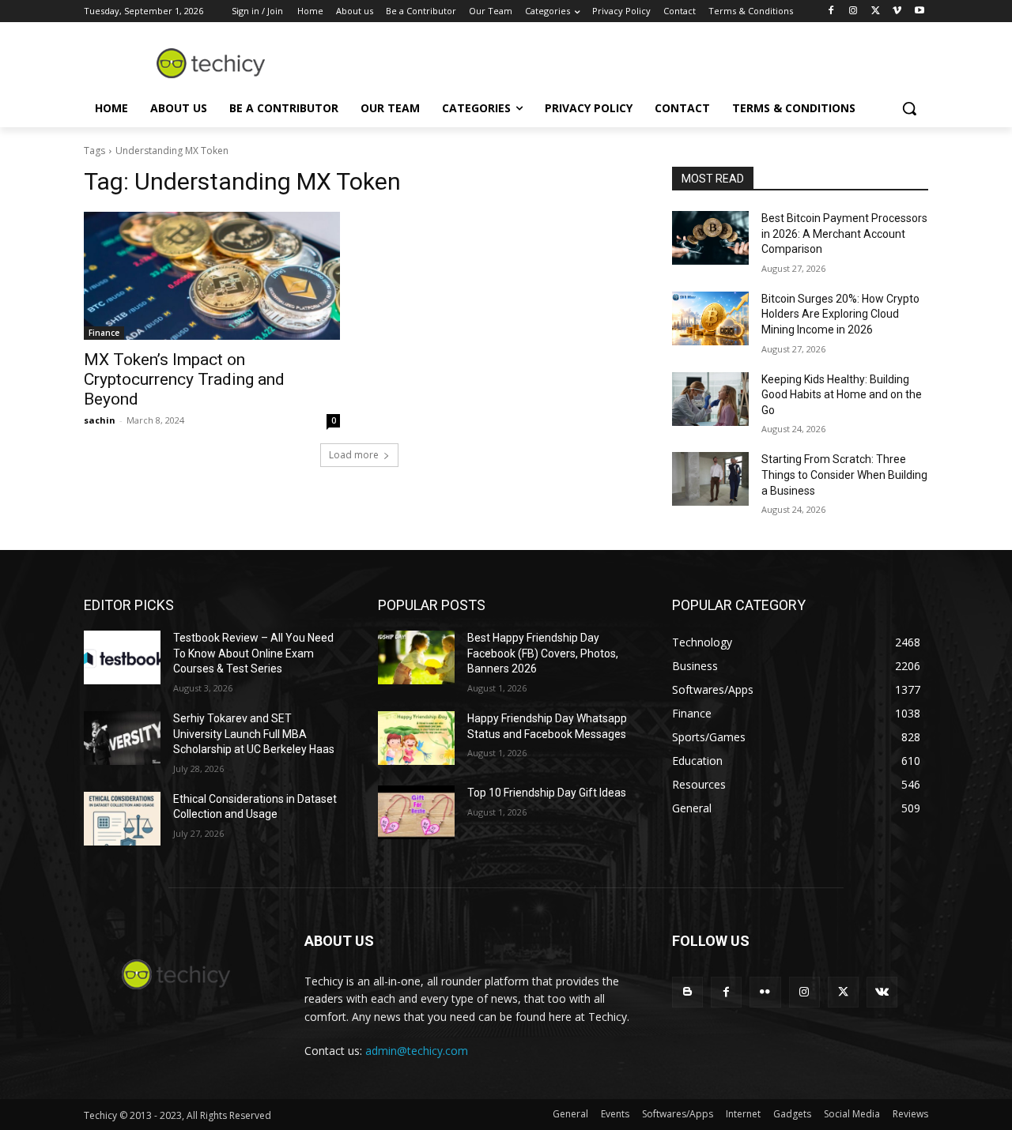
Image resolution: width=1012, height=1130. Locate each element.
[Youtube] (919, 11)
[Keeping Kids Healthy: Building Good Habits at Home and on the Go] (710, 399)
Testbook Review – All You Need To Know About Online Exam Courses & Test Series (253, 653)
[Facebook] (831, 11)
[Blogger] (687, 992)
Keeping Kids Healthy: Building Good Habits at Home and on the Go (841, 394)
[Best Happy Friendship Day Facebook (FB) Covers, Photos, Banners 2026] (416, 657)
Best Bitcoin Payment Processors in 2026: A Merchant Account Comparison (844, 233)
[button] (909, 108)
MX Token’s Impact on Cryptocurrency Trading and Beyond (184, 379)
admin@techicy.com (416, 1050)
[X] (876, 11)
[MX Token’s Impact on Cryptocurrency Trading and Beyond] (212, 276)
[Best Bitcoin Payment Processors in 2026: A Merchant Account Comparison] (710, 238)
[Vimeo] (897, 11)
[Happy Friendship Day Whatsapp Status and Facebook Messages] (416, 738)
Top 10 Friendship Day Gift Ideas (546, 792)
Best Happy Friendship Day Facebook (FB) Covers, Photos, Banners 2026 (542, 653)
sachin (99, 420)
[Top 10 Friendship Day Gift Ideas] (416, 812)
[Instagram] (853, 11)
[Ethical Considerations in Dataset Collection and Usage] (122, 819)
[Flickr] (765, 992)
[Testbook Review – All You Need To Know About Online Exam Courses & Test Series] (122, 657)
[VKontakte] (882, 992)
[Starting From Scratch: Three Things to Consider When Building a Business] (710, 479)
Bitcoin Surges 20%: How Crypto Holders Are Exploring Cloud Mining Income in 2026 (840, 314)
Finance (104, 332)
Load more (354, 454)
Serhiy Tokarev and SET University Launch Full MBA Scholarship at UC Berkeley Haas (253, 733)
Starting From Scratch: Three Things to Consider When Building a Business (844, 474)
